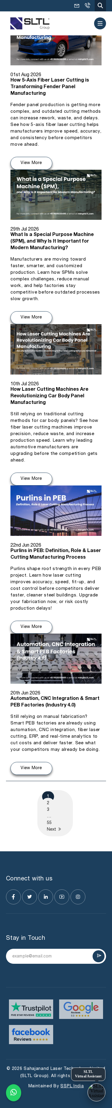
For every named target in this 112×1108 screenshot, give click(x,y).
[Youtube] (61, 896)
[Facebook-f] (13, 896)
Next (52, 830)
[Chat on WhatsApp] (13, 1093)
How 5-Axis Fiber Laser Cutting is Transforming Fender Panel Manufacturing (49, 87)
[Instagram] (77, 896)
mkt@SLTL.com (77, 5)
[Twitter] (29, 896)
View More (31, 163)
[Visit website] (31, 1009)
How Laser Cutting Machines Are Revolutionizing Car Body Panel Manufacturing (49, 396)
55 (49, 823)
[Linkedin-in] (45, 896)
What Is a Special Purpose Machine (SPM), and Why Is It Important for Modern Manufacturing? (52, 242)
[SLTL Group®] (30, 23)
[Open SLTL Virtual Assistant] (96, 1092)
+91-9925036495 (87, 5)
